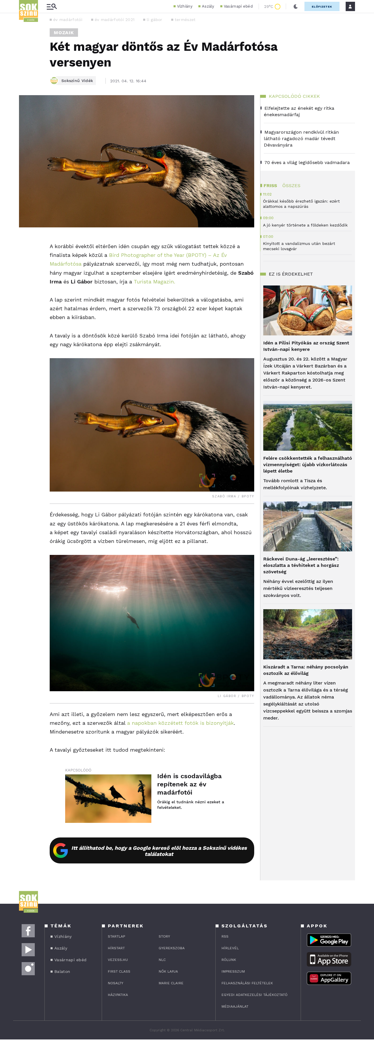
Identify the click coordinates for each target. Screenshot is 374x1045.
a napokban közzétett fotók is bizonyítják (180, 723)
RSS (224, 936)
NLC (162, 960)
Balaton (62, 971)
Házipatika (118, 995)
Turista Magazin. (154, 281)
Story (164, 936)
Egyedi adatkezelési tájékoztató (254, 995)
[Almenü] (52, 6)
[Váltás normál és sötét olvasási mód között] (295, 6)
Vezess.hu (118, 960)
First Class (119, 971)
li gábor (154, 19)
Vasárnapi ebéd (238, 6)
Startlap (116, 936)
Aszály (208, 6)
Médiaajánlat (234, 1006)
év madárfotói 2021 (114, 19)
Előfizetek (322, 6)
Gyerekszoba (172, 948)
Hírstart (116, 948)
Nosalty (115, 983)
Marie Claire (171, 983)
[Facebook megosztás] (25, 242)
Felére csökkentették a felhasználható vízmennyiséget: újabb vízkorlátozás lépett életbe (307, 464)
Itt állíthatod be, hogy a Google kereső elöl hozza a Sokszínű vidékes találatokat (159, 851)
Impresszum (233, 971)
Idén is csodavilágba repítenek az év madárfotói (189, 784)
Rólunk (228, 960)
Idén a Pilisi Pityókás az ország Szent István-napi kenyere (306, 346)
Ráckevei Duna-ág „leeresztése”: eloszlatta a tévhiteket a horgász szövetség (301, 565)
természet (185, 19)
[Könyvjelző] (25, 276)
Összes (291, 185)
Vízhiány (185, 6)
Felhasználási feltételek (247, 983)
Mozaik (64, 32)
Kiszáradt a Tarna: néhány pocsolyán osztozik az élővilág (305, 670)
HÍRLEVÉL (230, 948)
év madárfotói (67, 19)
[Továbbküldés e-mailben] (25, 258)
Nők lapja (168, 971)
